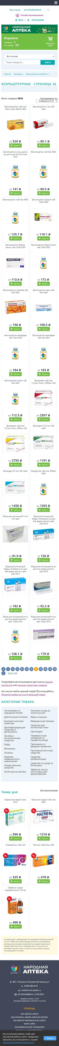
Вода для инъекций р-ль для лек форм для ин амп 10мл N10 (15, 619)
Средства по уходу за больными (42, 764)
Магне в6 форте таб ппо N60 (44, 800)
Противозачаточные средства (42, 751)
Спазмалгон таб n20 (15, 845)
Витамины (9, 748)
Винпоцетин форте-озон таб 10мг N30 (43, 246)
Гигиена (8, 753)
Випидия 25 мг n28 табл (15, 471)
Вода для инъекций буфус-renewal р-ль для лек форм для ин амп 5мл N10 (15, 570)
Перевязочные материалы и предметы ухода (39, 738)
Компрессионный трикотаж (13, 722)
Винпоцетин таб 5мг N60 (15, 199)
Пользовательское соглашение (29, 1027)
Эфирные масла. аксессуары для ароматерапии (39, 771)
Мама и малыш (39, 717)
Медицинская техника (42, 721)
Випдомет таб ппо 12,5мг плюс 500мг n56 (15, 427)
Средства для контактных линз (39, 726)
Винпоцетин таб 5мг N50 (43, 152)
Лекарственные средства (12, 766)
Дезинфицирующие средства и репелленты (14, 729)
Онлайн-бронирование (32, 15)
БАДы (7, 744)
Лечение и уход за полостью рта (40, 712)
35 (31, 669)
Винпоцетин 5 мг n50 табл (43, 107)
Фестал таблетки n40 (43, 845)
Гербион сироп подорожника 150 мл (15, 888)
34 (27, 669)
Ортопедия (36, 731)
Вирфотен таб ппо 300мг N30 (43, 472)
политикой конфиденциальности (18, 1042)
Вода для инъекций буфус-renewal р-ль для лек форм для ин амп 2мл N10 (43, 519)
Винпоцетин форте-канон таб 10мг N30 (15, 246)
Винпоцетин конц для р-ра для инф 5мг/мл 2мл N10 (15, 154)
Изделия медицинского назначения (12, 759)
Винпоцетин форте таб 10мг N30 (43, 200)
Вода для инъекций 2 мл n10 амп (15, 517)
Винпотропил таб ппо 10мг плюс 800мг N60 (15, 107)
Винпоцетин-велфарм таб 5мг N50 (44, 336)
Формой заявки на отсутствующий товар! (23, 694)
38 (45, 669)
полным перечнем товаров (32, 685)
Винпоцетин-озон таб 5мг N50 (15, 381)
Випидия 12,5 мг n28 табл (43, 427)
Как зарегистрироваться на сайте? (29, 1020)
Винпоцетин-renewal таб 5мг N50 (15, 291)
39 (50, 669)
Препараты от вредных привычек (41, 745)
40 (55, 669)
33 (22, 669)
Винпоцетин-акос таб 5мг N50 (43, 291)
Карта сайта (29, 1024)
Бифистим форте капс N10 (15, 800)
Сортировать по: (49, 98)
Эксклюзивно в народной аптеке (13, 712)
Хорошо (50, 1038)
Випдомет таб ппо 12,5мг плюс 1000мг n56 (43, 381)
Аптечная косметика (15, 772)
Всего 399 (12, 673)
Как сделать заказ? (29, 1014)
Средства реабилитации (38, 758)
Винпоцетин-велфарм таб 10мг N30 (15, 336)
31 (13, 669)
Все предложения (49, 790)
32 (17, 669)
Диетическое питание (16, 717)
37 (41, 669)
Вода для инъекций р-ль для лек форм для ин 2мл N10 (43, 569)
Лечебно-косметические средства (12, 738)
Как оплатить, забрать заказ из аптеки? (29, 1017)
